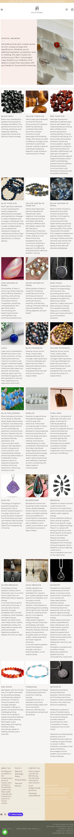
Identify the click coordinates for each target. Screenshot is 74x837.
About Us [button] (5, 768)
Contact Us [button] (34, 768)
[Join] (71, 797)
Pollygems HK (62, 824)
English (6, 829)
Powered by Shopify (63, 833)
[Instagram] (5, 814)
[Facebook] (1, 814)
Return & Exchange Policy (19, 773)
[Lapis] (12, 333)
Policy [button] (18, 768)
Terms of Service (64, 831)
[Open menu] (3, 9)
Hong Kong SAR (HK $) (26, 829)
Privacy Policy (20, 780)
